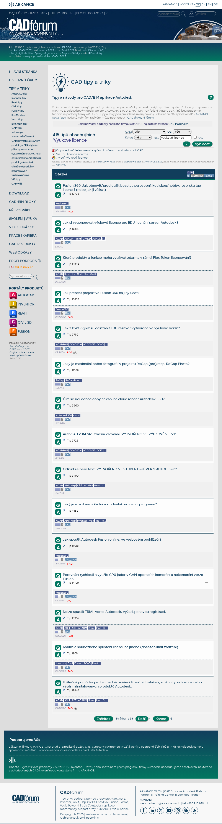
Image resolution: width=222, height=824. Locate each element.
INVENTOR (25, 304)
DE (216, 4)
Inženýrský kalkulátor (21, 53)
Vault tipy (17, 119)
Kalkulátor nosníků (92, 50)
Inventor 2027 (45, 50)
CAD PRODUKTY (22, 244)
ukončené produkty (22, 166)
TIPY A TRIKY (19, 89)
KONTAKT (186, 4)
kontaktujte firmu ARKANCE (75, 770)
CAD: (128, 131)
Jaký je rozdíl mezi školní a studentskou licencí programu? (110, 504)
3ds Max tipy (18, 115)
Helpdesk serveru (192, 747)
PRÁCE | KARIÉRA (23, 235)
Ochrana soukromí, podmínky (80, 817)
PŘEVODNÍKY (19, 210)
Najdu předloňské (20, 355)
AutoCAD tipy (19, 93)
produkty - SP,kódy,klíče (24, 145)
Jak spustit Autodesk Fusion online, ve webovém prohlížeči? (112, 539)
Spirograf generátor (47, 53)
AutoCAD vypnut (19, 346)
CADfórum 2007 (19, 349)
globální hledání (132, 161)
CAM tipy (16, 127)
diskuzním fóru (106, 161)
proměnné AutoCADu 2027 (49, 56)
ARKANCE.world (153, 161)
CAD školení (41, 770)
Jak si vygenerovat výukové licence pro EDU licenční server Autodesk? (120, 222)
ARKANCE (170, 4)
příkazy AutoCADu (22, 149)
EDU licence (69, 154)
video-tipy (17, 132)
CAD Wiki (61, 165)
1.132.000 (65, 47)
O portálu (123, 809)
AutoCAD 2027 (22, 50)
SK (204, 4)
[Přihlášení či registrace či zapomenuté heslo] (191, 16)
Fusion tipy (17, 110)
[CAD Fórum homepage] (33, 34)
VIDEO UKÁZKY (21, 227)
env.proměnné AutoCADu (26, 157)
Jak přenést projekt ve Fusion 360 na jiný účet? (101, 293)
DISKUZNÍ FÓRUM (23, 80)
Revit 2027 (68, 50)
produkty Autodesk (22, 162)
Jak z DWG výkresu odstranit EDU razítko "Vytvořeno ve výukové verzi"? (121, 328)
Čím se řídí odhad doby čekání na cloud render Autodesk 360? (114, 399)
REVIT (22, 313)
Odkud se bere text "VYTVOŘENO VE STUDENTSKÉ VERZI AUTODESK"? (120, 469)
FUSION (23, 331)
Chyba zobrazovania (22, 352)
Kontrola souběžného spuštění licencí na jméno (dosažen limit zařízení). (121, 647)
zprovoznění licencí (22, 136)
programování (19, 170)
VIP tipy (15, 179)
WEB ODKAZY (20, 252)
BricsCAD (15, 358)
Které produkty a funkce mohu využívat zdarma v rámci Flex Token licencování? (127, 257)
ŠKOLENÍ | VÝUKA (23, 219)
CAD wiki (16, 183)
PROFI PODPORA (23, 261)
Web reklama (94, 814)
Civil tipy (16, 106)
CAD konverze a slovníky (25, 140)
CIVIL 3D (24, 322)
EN (209, 4)
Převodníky (95, 53)
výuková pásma (20, 175)
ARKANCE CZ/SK (151, 791)
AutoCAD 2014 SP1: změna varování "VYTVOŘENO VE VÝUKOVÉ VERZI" (119, 434)
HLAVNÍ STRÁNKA (23, 72)
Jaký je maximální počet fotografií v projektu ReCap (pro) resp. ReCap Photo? (126, 364)
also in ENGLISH (23, 266)
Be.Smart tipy (19, 123)
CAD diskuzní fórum (140, 117)
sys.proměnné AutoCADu (26, 153)
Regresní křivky (71, 53)
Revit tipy (16, 102)
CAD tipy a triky (90, 82)
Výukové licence (76, 158)
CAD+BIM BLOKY (22, 202)
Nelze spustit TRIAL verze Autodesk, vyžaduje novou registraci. (114, 612)
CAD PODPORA (178, 124)
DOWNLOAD (19, 193)
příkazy (26, 56)
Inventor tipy (18, 98)
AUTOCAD (25, 295)
